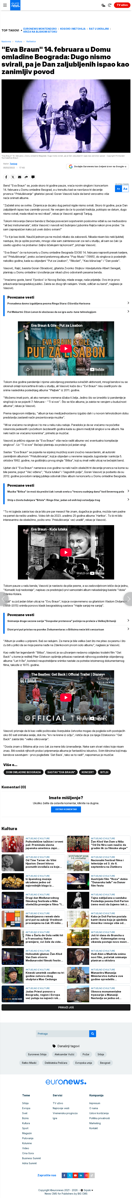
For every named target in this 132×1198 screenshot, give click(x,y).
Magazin (27, 1133)
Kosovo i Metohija (73, 28)
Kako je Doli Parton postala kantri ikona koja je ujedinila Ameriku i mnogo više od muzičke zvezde (109, 920)
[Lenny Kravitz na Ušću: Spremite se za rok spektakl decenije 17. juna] (127, 599)
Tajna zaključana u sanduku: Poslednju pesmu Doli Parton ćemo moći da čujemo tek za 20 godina (110, 901)
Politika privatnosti (99, 1118)
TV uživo (58, 1103)
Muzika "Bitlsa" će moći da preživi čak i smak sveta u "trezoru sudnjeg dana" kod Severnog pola (65, 491)
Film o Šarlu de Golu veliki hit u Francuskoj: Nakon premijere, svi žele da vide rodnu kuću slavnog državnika (44, 938)
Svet (24, 1113)
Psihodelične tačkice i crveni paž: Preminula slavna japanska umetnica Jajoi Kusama (44, 845)
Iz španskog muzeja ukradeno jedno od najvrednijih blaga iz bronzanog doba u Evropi (42, 882)
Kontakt (93, 1128)
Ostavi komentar (66, 809)
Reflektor (31, 41)
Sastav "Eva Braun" (61, 772)
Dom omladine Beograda (23, 772)
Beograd (105, 1062)
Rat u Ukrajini (99, 28)
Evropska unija (83, 1062)
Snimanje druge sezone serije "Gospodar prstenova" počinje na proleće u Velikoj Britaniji (61, 621)
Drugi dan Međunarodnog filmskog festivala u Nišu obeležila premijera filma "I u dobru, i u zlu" (45, 901)
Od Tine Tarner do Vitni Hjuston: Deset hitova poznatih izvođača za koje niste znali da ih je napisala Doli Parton (43, 863)
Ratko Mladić (29, 1062)
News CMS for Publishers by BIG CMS (66, 1193)
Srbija (101, 1054)
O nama (93, 1108)
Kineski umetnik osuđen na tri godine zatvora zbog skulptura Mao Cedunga (45, 976)
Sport (25, 1128)
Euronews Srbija (37, 1054)
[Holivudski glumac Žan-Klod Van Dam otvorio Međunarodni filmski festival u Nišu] (13, 956)
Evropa (26, 1108)
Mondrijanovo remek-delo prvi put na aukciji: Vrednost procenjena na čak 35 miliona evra (45, 920)
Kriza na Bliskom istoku (40, 31)
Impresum (94, 1103)
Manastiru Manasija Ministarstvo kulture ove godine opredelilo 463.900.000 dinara (107, 976)
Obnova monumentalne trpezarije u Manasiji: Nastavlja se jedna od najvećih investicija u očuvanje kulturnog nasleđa (109, 995)
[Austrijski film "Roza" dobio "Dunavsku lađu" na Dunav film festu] (78, 881)
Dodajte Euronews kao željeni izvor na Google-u (100, 166)
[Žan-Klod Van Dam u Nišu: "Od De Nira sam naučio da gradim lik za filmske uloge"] (78, 844)
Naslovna (6, 41)
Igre (55, 1118)
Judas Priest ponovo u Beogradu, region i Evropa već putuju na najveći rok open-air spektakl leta (43, 995)
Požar (86, 1054)
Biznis (25, 1118)
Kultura (18, 41)
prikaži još (66, 1007)
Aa (118, 188)
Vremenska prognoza (65, 1113)
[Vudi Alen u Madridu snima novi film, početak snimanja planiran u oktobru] (78, 956)
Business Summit (31, 1158)
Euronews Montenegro (40, 28)
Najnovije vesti (61, 1108)
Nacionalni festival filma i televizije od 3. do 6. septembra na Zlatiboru (107, 863)
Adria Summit (29, 1163)
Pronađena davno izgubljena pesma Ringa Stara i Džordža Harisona (48, 303)
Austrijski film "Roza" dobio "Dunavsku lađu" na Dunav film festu (109, 882)
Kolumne (27, 1143)
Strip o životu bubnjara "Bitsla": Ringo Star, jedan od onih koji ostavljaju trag (53, 500)
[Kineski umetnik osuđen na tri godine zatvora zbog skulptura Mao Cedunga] (13, 975)
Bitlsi (104, 772)
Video (25, 1148)
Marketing (95, 1123)
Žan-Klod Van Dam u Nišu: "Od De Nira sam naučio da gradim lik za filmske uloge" (109, 845)
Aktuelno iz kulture (38, 838)
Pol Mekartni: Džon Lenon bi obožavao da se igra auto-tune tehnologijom (51, 311)
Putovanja (27, 1138)
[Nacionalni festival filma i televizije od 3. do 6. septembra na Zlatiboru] (78, 862)
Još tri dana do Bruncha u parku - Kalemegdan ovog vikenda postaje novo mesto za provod (109, 938)
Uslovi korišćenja (99, 1113)
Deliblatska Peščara (56, 1062)
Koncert (88, 772)
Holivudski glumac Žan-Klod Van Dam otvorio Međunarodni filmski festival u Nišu (44, 957)
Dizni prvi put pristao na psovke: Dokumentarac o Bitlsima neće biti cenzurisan (55, 629)
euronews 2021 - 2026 (65, 1190)
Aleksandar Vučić (64, 1054)
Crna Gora (28, 1153)
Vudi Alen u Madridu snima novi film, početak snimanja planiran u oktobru (109, 957)
